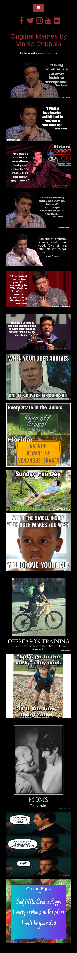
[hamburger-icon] (38, 8)
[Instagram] (38, 19)
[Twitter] (29, 19)
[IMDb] (56, 19)
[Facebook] (20, 19)
